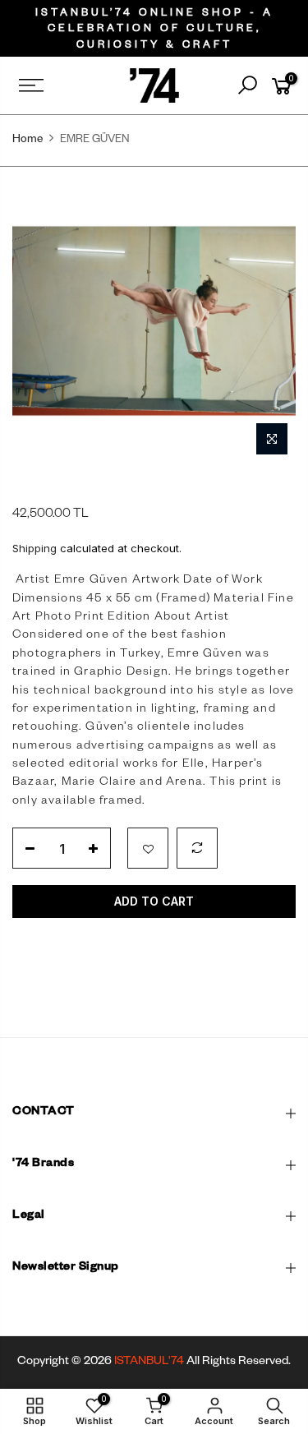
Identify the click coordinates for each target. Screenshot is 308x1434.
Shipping (34, 548)
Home (27, 141)
